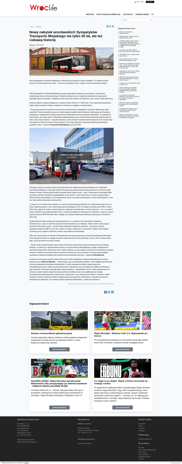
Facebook (142, 423)
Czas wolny (128, 14)
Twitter (141, 426)
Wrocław (90, 14)
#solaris (111, 284)
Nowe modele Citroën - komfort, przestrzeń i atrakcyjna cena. (129, 59)
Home (31, 27)
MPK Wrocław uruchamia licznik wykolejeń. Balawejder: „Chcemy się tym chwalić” (129, 78)
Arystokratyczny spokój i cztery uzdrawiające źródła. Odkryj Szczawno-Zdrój (128, 110)
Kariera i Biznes (142, 14)
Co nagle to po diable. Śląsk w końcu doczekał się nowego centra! (130, 50)
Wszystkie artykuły (145, 456)
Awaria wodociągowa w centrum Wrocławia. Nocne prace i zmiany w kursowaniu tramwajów (129, 116)
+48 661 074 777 (86, 432)
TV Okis (141, 459)
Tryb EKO (150, 2)
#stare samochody (76, 284)
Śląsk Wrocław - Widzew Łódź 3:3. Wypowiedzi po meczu (129, 37)
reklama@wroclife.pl (84, 443)
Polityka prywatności (145, 439)
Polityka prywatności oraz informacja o (15, 462)
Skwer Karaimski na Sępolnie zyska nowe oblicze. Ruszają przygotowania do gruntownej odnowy (128, 90)
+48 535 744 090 (25, 435)
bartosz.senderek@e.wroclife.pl (88, 430)
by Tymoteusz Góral (175, 462)
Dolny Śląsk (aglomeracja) (108, 14)
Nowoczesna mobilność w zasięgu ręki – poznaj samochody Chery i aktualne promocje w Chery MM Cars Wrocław (130, 66)
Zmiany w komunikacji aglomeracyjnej (126, 32)
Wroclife (32, 45)
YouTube (141, 428)
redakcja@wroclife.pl (24, 433)
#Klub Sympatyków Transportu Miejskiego (95, 284)
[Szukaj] (151, 20)
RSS (142, 2)
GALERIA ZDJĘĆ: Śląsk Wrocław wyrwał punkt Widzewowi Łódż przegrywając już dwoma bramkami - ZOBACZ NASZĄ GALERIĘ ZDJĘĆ (130, 44)
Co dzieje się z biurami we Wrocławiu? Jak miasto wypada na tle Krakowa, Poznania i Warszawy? (130, 97)
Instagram (142, 430)
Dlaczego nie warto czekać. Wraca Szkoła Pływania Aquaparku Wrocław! (129, 72)
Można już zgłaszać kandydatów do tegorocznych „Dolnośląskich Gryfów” (129, 104)
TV (152, 14)
